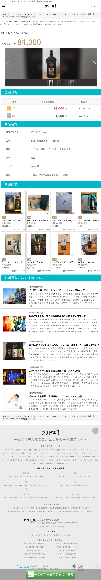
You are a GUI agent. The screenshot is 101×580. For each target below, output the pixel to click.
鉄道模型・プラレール (27, 457)
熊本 (71, 498)
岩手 (21, 476)
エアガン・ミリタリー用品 (88, 453)
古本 (34, 453)
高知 (46, 498)
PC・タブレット (91, 450)
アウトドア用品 (81, 460)
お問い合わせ (41, 511)
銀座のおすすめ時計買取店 (34, 547)
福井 (20, 485)
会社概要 (90, 511)
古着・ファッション (51, 457)
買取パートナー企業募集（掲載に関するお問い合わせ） (66, 511)
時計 (32, 535)
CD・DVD (41, 453)
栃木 (64, 476)
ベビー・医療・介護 (62, 463)
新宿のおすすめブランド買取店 (34, 543)
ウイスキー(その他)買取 (60, 149)
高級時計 (18, 450)
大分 (77, 498)
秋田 (31, 476)
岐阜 (35, 485)
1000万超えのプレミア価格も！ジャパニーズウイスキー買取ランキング (64, 344)
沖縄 (93, 498)
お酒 (52, 450)
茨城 (59, 476)
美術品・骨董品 (70, 457)
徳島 (30, 498)
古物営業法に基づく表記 (16, 511)
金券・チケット (7, 460)
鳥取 (5, 498)
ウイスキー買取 (38, 149)
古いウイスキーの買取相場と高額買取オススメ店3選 (54, 370)
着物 (61, 457)
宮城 (26, 476)
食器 (93, 457)
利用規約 (31, 508)
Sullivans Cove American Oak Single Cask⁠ (89, 262)
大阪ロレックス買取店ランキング (67, 547)
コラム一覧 (50, 531)
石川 (15, 485)
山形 (36, 476)
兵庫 (77, 485)
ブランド (39, 535)
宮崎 (82, 498)
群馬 (69, 476)
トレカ (56, 453)
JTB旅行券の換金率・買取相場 (34, 557)
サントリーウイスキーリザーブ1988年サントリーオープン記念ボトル (13, 262)
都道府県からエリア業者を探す (50, 468)
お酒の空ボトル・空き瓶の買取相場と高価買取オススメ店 (57, 316)
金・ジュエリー (44, 450)
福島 (41, 476)
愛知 (45, 485)
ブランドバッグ (8, 450)
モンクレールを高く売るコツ (66, 554)
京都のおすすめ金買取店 (67, 550)
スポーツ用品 (93, 460)
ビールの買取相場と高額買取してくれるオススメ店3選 (55, 396)
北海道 (10, 476)
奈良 (82, 485)
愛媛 (41, 498)
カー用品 (41, 460)
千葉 (79, 476)
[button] (94, 63)
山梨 (25, 485)
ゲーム (28, 453)
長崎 (66, 498)
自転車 (57, 460)
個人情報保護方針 (42, 508)
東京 (84, 476)
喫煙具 (58, 450)
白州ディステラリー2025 (62, 262)
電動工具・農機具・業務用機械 (43, 463)
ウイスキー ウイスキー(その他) (13, 220)
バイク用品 (49, 460)
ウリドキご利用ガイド (18, 508)
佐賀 (61, 498)
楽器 (79, 457)
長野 (30, 485)
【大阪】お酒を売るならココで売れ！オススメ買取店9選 (57, 290)
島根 (10, 498)
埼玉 (74, 476)
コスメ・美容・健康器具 (28, 460)
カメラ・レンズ (79, 450)
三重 (25, 489)
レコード (49, 453)
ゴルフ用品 (65, 460)
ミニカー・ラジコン (11, 457)
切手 (16, 460)
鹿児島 (88, 498)
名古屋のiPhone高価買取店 (67, 557)
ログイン (94, 6)
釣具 (72, 460)
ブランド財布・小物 (30, 450)
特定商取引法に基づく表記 (80, 508)
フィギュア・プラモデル (69, 453)
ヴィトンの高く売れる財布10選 (66, 543)
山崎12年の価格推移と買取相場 (34, 554)
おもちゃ (40, 457)
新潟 (5, 485)
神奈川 (90, 476)
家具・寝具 (86, 457)
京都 (66, 485)
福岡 (56, 498)
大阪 (71, 485)
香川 (35, 498)
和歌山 (88, 485)
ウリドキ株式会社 (43, 566)
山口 (25, 498)
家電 (22, 453)
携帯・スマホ (67, 450)
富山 (10, 485)
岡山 (15, 498)
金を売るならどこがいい (34, 550)
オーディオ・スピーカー (11, 453)
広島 (20, 498)
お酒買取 (55, 140)
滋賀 (61, 485)
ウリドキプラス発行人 (58, 527)
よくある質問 (30, 511)
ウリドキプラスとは (42, 527)
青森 (16, 476)
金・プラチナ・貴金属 (51, 535)
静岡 (40, 485)
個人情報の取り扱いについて (59, 508)
